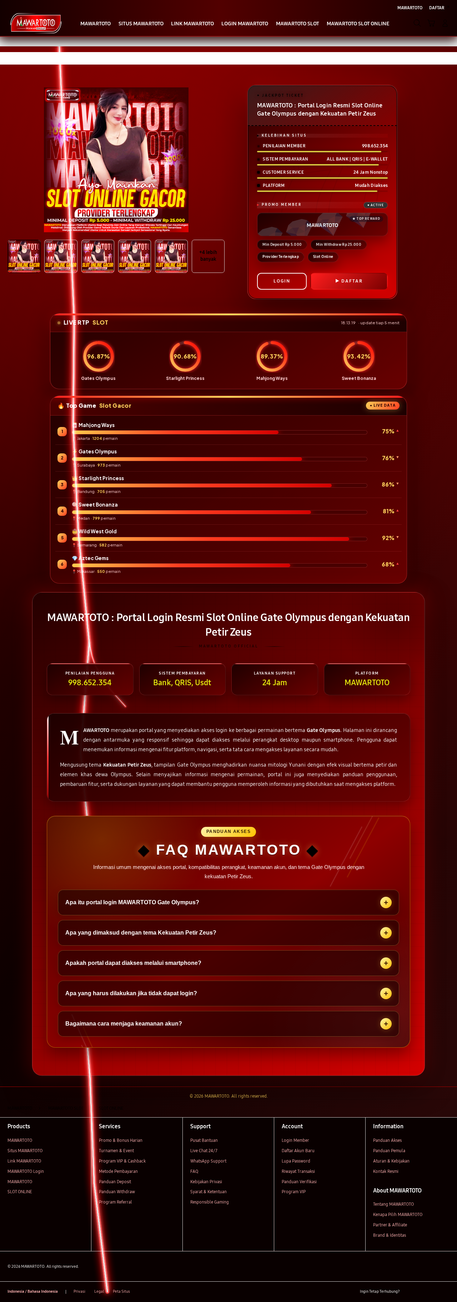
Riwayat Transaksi (298, 1171)
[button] (431, 23)
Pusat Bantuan (204, 1140)
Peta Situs (121, 1291)
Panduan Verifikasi (299, 1181)
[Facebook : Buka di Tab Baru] (408, 1292)
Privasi (79, 1291)
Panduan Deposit (115, 1181)
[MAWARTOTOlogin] (35, 23)
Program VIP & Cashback (122, 1161)
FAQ (194, 1171)
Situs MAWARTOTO (24, 1150)
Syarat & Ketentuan (208, 1191)
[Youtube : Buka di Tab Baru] (445, 1292)
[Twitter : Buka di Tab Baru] (421, 1292)
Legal (99, 1291)
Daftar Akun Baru (298, 1150)
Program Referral (115, 1202)
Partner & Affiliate (390, 1224)
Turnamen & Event (116, 1150)
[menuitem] (96, 23)
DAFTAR (352, 281)
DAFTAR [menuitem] (436, 7)
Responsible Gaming (209, 1202)
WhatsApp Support (208, 1161)
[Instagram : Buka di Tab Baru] (433, 1292)
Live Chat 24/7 (203, 1150)
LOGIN (281, 281)
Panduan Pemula (389, 1150)
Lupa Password (296, 1161)
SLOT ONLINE (19, 1191)
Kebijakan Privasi (206, 1181)
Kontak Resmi (385, 1171)
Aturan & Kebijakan (391, 1161)
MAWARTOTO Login (25, 1171)
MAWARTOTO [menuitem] (409, 7)
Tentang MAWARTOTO (393, 1204)
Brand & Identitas (389, 1235)
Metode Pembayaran (118, 1171)
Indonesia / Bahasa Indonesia (32, 1291)
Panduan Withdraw (117, 1191)
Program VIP (294, 1191)
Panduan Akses (387, 1140)
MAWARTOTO (19, 1140)
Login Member (295, 1140)
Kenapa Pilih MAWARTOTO (397, 1214)
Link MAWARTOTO (24, 1161)
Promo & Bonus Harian (120, 1140)
